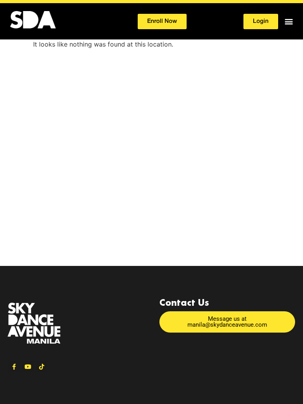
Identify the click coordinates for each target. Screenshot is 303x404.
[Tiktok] (41, 366)
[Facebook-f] (14, 366)
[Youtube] (28, 366)
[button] (288, 21)
